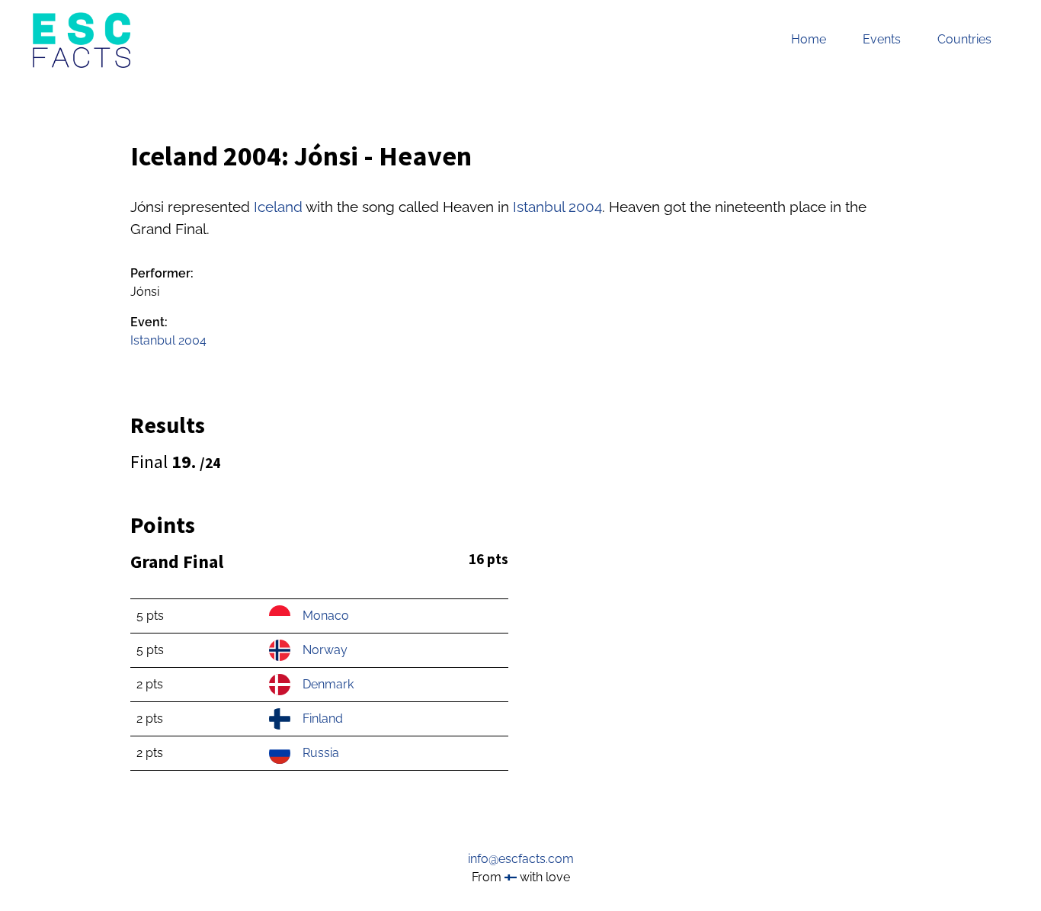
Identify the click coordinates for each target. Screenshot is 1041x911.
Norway (325, 650)
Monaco (326, 615)
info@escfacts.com (521, 859)
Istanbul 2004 (557, 206)
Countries (964, 39)
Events (882, 39)
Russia (321, 753)
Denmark (328, 684)
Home (808, 39)
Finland (323, 718)
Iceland (278, 206)
